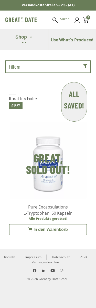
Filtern (14, 67)
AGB (83, 257)
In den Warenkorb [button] (51, 229)
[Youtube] (53, 271)
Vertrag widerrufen (45, 262)
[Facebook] (35, 271)
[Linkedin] (44, 271)
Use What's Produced (72, 40)
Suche (64, 18)
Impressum (33, 257)
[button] (48, 67)
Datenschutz (61, 257)
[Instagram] (61, 271)
